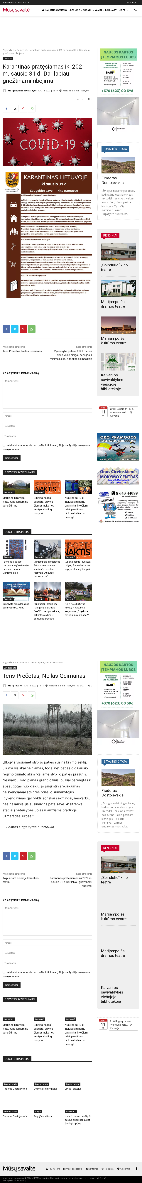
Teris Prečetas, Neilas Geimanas (22, 351)
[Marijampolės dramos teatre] (118, 288)
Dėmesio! (22, 50)
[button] (135, 10)
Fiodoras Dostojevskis (113, 180)
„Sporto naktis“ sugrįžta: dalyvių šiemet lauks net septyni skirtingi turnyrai (44, 505)
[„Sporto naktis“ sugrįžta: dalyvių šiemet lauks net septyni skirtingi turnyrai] (47, 487)
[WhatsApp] (32, 108)
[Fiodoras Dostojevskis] (118, 165)
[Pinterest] (23, 108)
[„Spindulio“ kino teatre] (118, 251)
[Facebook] (6, 108)
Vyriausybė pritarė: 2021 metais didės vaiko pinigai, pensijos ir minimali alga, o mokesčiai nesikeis (71, 355)
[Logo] (19, 1168)
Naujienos (8, 492)
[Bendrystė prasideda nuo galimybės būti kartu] (16, 591)
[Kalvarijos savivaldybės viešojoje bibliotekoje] (118, 361)
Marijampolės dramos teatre (113, 304)
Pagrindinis (8, 50)
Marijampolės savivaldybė (22, 90)
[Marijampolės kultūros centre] (118, 325)
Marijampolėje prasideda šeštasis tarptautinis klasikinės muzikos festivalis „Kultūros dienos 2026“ (47, 569)
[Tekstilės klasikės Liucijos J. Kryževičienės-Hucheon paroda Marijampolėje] (16, 549)
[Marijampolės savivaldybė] (5, 91)
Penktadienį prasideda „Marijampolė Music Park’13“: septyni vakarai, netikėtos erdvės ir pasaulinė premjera (47, 611)
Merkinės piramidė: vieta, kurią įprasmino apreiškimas (15, 501)
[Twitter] (14, 108)
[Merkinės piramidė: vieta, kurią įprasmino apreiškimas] (16, 487)
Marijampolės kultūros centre (114, 340)
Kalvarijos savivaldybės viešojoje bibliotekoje (112, 382)
